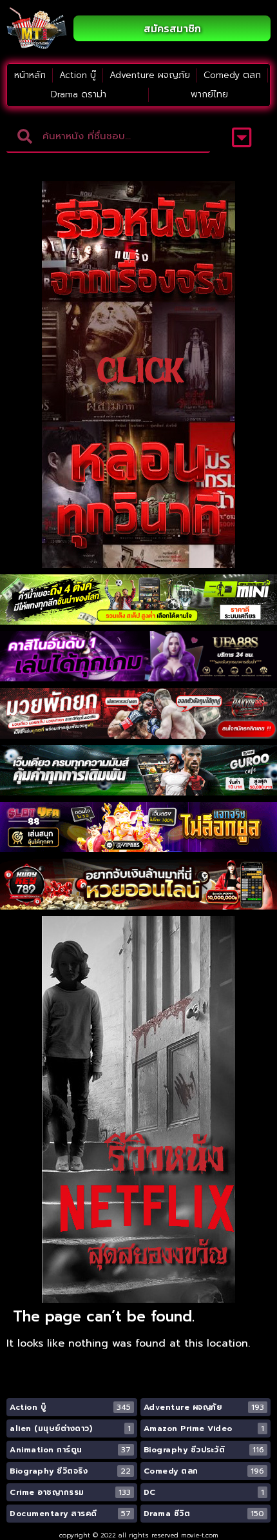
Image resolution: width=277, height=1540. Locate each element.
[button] (242, 137)
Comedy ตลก (232, 75)
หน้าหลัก (30, 75)
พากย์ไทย (209, 94)
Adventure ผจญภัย (150, 75)
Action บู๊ (77, 75)
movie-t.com (199, 1535)
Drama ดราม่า (78, 94)
